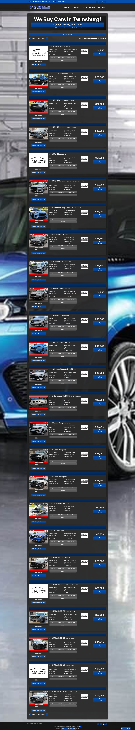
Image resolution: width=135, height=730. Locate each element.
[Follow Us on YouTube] (103, 2)
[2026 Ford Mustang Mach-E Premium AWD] (38, 214)
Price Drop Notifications (38, 65)
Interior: (51, 51)
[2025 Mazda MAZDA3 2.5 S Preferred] (38, 698)
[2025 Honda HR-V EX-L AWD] (38, 294)
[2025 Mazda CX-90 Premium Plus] (38, 671)
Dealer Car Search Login (58, 726)
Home (28, 723)
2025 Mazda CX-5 (59, 557)
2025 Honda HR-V (60, 288)
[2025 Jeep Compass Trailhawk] (38, 456)
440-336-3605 (61, 1)
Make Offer (61, 57)
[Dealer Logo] (40, 7)
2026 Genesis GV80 (60, 262)
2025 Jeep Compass (60, 450)
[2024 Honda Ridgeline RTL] (38, 348)
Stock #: (51, 49)
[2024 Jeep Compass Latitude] (38, 429)
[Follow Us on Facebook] (97, 2)
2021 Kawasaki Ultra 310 (59, 504)
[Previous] (30, 38)
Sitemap (69, 726)
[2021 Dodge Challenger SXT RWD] (38, 79)
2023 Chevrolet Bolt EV (60, 46)
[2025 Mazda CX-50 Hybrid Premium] (38, 644)
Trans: (65, 53)
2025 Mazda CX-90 (61, 665)
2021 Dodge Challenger (61, 73)
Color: (50, 53)
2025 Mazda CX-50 (62, 611)
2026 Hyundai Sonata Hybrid (62, 369)
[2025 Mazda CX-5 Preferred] (38, 563)
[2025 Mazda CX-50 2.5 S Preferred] (38, 617)
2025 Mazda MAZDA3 (63, 692)
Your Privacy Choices (75, 726)
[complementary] (131, 726)
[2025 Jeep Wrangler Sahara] (38, 483)
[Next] (47, 38)
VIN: (65, 49)
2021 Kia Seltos (56, 530)
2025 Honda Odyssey (59, 315)
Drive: (50, 54)
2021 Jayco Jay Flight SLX (65, 396)
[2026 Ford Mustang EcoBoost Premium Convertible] (38, 187)
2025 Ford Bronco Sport (61, 100)
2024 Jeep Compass (60, 423)
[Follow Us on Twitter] (100, 2)
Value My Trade (71, 57)
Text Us (100, 55)
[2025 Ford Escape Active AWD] (38, 160)
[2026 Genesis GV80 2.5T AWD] (38, 268)
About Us (31, 723)
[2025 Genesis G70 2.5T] (38, 241)
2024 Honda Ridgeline (59, 342)
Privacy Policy (40, 723)
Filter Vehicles (68, 34)
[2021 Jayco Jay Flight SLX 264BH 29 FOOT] (38, 402)
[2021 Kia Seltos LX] (38, 536)
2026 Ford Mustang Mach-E (65, 208)
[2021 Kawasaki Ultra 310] (38, 510)
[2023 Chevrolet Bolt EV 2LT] (38, 52)
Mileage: (66, 54)
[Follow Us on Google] (105, 2)
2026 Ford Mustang (66, 181)
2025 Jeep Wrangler (59, 477)
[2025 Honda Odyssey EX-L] (38, 321)
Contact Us (36, 723)
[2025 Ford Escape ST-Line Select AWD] (38, 133)
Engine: (66, 51)
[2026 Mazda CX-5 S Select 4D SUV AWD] (38, 590)
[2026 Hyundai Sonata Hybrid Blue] (38, 375)
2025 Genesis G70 (58, 235)
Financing (63, 60)
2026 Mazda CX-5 (63, 584)
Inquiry (53, 57)
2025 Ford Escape (62, 127)
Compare (39, 61)
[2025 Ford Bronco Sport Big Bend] (38, 106)
